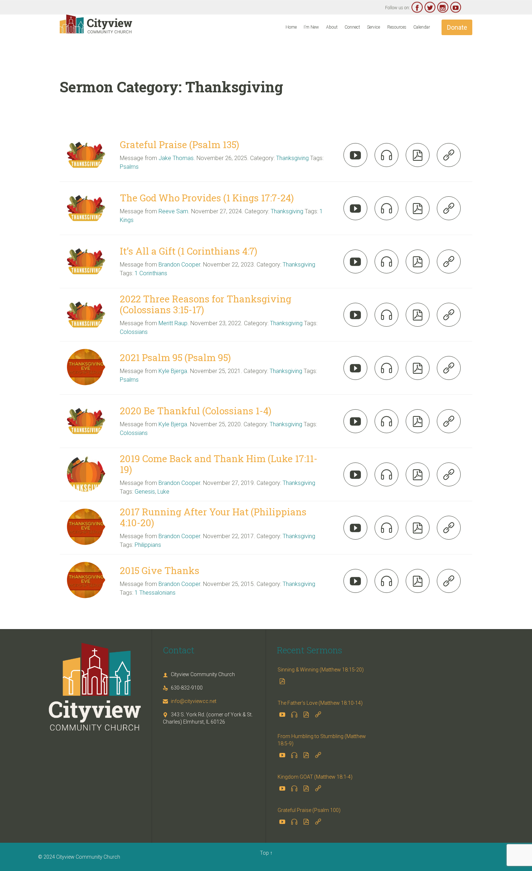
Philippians (148, 544)
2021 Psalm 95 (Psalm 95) (175, 357)
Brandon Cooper (179, 264)
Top (264, 853)
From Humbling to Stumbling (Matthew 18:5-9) (322, 739)
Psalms (129, 166)
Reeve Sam (173, 211)
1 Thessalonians (155, 592)
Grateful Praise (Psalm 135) (179, 144)
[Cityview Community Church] (96, 23)
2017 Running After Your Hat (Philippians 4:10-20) (213, 517)
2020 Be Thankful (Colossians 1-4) (195, 411)
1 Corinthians (151, 273)
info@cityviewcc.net (189, 701)
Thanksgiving (292, 158)
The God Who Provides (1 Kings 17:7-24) (207, 198)
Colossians (134, 331)
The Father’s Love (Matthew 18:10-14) (320, 703)
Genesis (145, 491)
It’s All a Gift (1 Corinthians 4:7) (188, 251)
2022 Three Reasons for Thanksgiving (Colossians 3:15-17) (205, 304)
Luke (163, 491)
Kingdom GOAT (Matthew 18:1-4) (315, 777)
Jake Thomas (176, 158)
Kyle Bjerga (173, 371)
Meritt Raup (173, 323)
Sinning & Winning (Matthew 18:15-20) (321, 670)
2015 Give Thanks (159, 570)
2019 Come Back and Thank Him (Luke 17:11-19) (218, 464)
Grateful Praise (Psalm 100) (309, 810)
